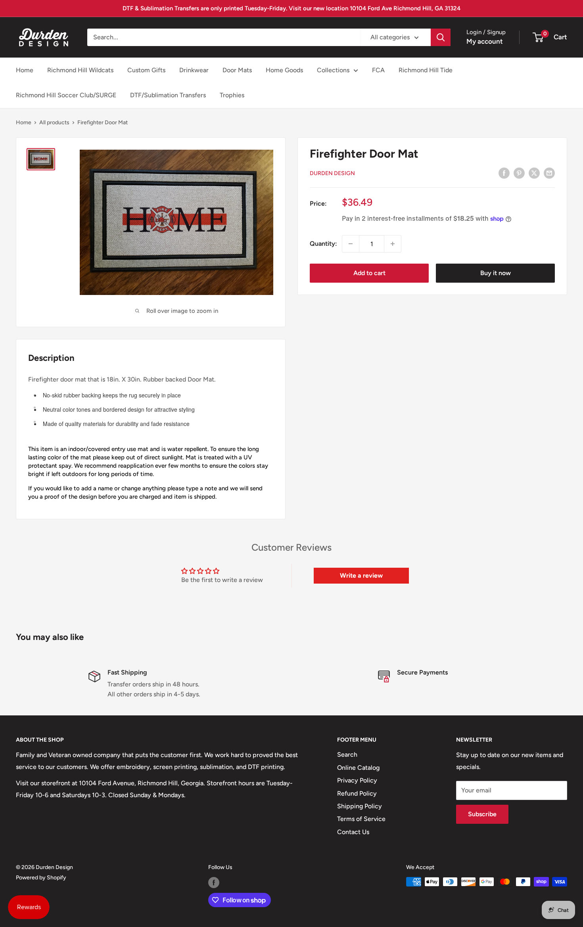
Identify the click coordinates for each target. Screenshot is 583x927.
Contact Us (353, 832)
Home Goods (284, 70)
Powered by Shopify (41, 877)
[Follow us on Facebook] (213, 882)
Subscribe (482, 814)
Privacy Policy (357, 780)
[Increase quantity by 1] (392, 243)
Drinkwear (194, 70)
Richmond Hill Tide (426, 70)
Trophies (232, 95)
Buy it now (495, 273)
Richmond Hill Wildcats (80, 70)
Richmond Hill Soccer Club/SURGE (66, 95)
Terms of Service (361, 819)
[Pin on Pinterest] (519, 173)
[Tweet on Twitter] (534, 173)
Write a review (361, 575)
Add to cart (369, 273)
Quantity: (323, 243)
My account (484, 41)
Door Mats (237, 70)
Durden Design (332, 173)
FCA (378, 70)
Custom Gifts (146, 70)
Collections (333, 70)
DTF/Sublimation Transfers (168, 95)
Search (347, 754)
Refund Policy (357, 793)
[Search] (441, 37)
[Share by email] (549, 173)
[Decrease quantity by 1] (350, 243)
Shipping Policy (359, 806)
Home (24, 70)
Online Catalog (358, 767)
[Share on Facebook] (504, 173)
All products (54, 122)
